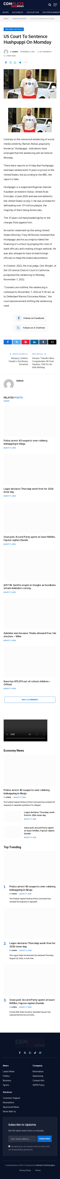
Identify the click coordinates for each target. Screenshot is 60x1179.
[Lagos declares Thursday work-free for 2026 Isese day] (30, 469)
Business (17, 12)
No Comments (46, 52)
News (6, 12)
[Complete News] (13, 4)
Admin (15, 52)
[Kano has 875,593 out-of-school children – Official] (30, 661)
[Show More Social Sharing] (25, 62)
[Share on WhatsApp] (15, 62)
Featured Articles (14, 29)
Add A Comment (30, 700)
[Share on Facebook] (6, 62)
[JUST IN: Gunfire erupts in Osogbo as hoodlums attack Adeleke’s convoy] (30, 565)
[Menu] (55, 4)
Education (33, 12)
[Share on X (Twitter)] (10, 62)
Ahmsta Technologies (45, 1165)
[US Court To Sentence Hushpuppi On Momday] (30, 83)
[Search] (50, 4)
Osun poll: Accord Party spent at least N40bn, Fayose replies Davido (39, 830)
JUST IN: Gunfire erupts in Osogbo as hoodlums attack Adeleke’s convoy (30, 587)
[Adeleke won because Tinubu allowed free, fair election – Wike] (30, 613)
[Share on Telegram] (20, 62)
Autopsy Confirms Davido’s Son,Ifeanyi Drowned (18, 361)
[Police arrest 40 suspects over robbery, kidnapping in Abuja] (30, 421)
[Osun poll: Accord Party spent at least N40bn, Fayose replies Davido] (30, 517)
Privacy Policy (17, 1149)
